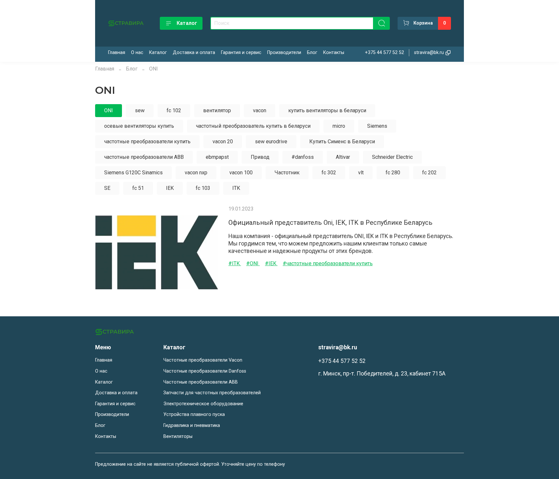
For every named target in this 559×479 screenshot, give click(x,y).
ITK (236, 188)
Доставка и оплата (194, 52)
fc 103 (203, 188)
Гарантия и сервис (241, 52)
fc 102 (174, 110)
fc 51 (138, 188)
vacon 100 (241, 172)
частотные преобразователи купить (147, 141)
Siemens (377, 126)
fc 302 (329, 172)
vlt (361, 172)
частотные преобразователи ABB (144, 157)
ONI (108, 110)
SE (107, 188)
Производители (284, 52)
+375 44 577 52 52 (384, 52)
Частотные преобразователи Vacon (202, 360)
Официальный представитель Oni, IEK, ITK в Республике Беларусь (330, 222)
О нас (137, 52)
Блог (312, 52)
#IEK (271, 263)
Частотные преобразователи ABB (200, 382)
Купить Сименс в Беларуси (342, 141)
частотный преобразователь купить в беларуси (253, 126)
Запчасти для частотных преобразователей (212, 393)
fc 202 (429, 172)
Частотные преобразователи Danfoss (204, 371)
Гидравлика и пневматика (191, 425)
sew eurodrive (271, 141)
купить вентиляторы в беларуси (327, 110)
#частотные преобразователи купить (328, 263)
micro (339, 126)
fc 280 (393, 172)
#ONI (253, 263)
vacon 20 (223, 141)
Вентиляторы (177, 436)
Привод (260, 157)
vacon (259, 110)
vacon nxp (196, 172)
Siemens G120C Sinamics (133, 172)
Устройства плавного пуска (194, 414)
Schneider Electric (392, 157)
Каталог (187, 23)
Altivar (343, 157)
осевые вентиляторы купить (139, 126)
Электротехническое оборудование (203, 404)
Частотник (287, 172)
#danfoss (302, 157)
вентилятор (217, 110)
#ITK (234, 263)
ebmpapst (217, 157)
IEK (170, 188)
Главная (116, 52)
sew (140, 110)
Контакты (333, 52)
